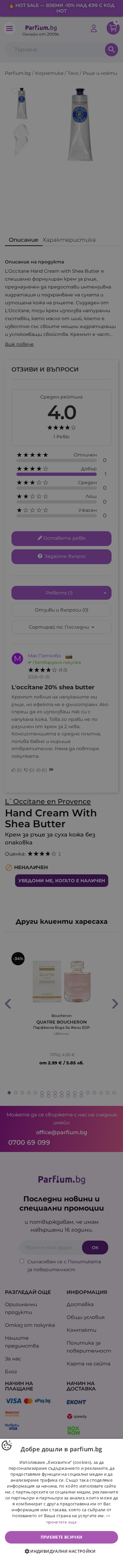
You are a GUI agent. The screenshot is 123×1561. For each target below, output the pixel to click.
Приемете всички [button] (62, 1537)
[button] (61, 1551)
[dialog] (61, 1500)
